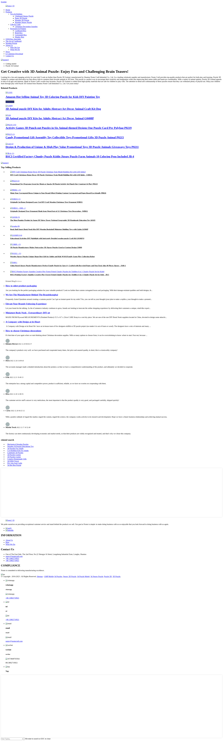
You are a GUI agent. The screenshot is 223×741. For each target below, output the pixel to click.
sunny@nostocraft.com (14, 556)
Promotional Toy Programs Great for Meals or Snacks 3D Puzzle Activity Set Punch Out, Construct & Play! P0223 (54, 184)
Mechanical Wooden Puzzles (17, 444)
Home (8, 10)
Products (9, 12)
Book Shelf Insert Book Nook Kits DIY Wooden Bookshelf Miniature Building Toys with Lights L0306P (49, 229)
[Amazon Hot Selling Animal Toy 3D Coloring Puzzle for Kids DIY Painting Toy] (9, 92)
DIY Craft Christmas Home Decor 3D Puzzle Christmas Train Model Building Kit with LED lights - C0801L (51, 175)
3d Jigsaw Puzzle (96, 576)
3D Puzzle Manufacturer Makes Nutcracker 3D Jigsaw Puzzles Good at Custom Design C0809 (46, 247)
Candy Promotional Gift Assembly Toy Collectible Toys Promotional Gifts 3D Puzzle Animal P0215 (65, 137)
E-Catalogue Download (14, 54)
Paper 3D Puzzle (21, 18)
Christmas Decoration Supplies (26, 27)
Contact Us (10, 56)
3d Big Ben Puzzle (14, 465)
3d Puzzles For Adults (15, 448)
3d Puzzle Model (83, 576)
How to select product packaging (21, 286)
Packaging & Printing (18, 29)
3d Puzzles (58, 576)
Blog (7, 542)
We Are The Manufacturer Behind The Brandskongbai (32, 294)
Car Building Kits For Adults (18, 451)
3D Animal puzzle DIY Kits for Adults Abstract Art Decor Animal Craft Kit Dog (53, 108)
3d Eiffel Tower (13, 461)
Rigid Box (19, 33)
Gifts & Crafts (15, 24)
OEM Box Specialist (13, 39)
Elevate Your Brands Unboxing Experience (26, 304)
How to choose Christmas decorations (23, 331)
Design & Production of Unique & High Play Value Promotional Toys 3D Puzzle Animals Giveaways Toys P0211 (72, 146)
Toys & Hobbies (16, 14)
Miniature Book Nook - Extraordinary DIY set (28, 313)
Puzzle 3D (108, 576)
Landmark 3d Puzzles (15, 453)
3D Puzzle (116, 576)
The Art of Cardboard (13, 41)
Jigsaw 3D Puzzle (69, 576)
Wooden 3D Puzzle (22, 20)
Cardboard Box (20, 31)
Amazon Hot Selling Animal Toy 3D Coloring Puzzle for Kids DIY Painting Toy (53, 96)
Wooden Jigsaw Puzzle (23, 22)
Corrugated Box (21, 35)
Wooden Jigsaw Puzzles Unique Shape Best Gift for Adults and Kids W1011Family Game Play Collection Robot (52, 256)
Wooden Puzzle (11, 43)
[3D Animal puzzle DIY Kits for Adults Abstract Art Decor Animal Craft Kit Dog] (9, 106)
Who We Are (15, 47)
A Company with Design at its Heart (23, 322)
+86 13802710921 (12, 558)
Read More (10, 102)
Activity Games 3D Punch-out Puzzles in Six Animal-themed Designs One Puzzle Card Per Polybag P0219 (69, 127)
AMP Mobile (49, 576)
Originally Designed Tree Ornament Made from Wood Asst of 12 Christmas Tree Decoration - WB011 (49, 211)
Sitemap (40, 576)
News (8, 52)
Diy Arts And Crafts (14, 463)
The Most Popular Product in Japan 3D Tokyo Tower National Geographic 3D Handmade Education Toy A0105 (52, 220)
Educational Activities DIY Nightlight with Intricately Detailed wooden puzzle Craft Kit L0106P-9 (47, 238)
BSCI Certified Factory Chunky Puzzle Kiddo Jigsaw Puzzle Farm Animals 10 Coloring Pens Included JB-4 (70, 156)
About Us (9, 45)
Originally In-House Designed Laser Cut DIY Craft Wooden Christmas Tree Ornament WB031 (46, 202)
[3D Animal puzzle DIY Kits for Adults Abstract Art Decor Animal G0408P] (8, 115)
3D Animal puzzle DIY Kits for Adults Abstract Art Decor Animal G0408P (50, 118)
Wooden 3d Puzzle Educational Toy (20, 446)
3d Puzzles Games (14, 455)
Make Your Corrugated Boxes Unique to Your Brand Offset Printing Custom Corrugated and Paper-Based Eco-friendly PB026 (58, 193)
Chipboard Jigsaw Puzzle (24, 16)
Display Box (19, 37)
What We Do (15, 50)
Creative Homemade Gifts (16, 459)
